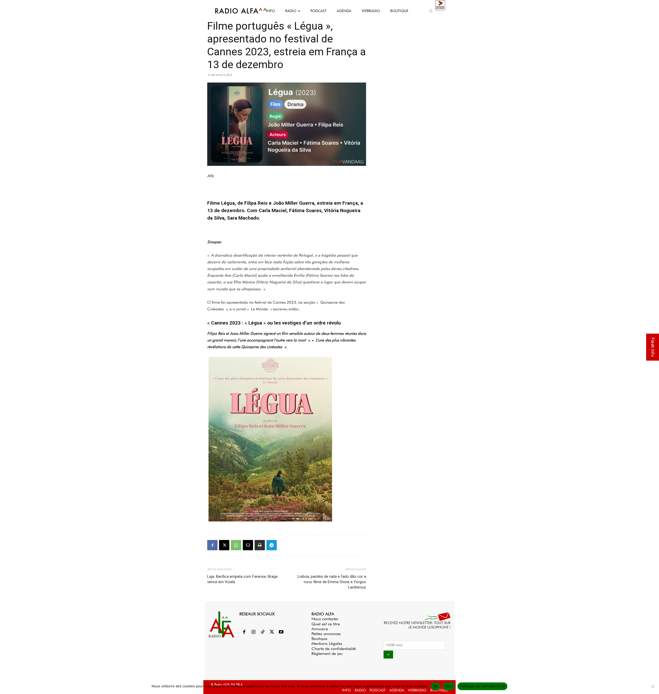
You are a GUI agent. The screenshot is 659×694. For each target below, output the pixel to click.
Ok (435, 686)
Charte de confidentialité (333, 648)
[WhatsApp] (236, 545)
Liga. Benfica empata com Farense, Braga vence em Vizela (242, 579)
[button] (430, 10)
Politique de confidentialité (482, 686)
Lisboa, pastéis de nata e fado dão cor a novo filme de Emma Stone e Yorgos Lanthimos (332, 582)
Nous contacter (325, 618)
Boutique (319, 638)
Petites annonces (326, 633)
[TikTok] (262, 632)
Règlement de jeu (327, 653)
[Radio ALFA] (235, 11)
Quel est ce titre (325, 623)
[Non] (652, 686)
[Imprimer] (260, 545)
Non (448, 686)
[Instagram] (253, 632)
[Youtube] (281, 632)
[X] (224, 545)
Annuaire (319, 628)
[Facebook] (212, 545)
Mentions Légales (326, 643)
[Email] (248, 545)
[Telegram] (271, 545)
